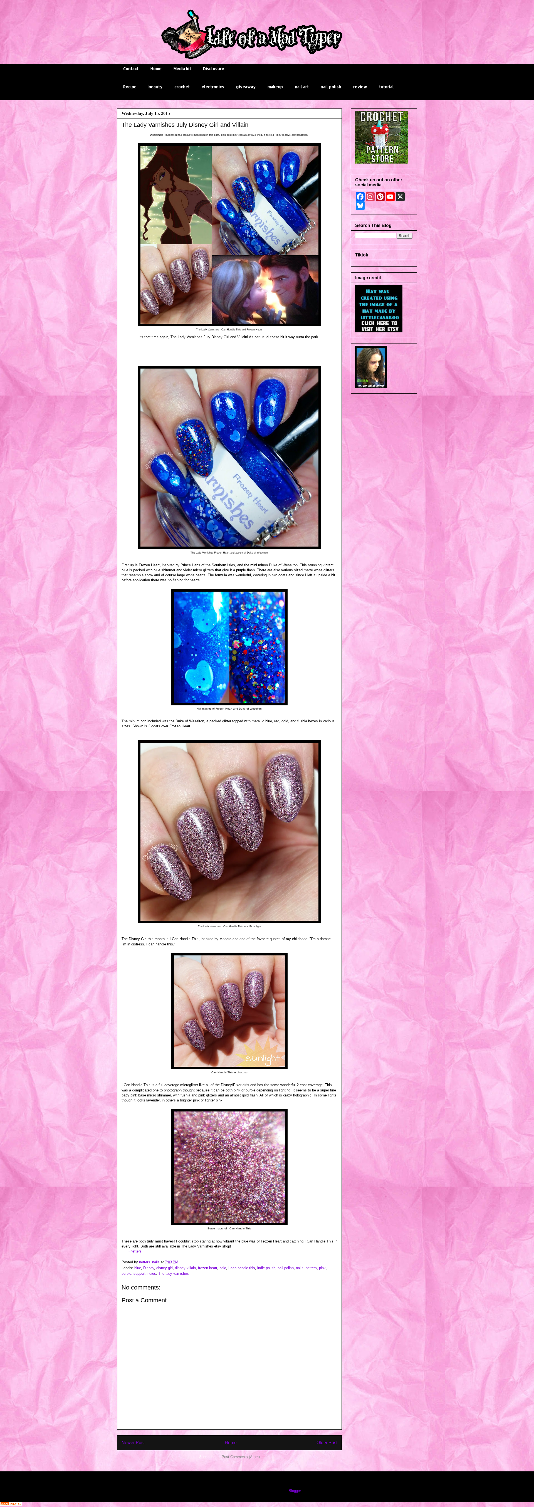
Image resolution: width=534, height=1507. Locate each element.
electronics (213, 86)
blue (137, 1268)
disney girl (164, 1268)
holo (222, 1268)
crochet (182, 86)
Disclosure (213, 68)
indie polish (266, 1268)
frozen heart (207, 1268)
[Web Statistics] (11, 1505)
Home (156, 68)
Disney (148, 1268)
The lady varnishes (173, 1273)
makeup (275, 86)
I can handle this (241, 1268)
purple (126, 1273)
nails (299, 1268)
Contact (131, 68)
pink (322, 1268)
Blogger (295, 1491)
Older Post (327, 1442)
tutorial (386, 86)
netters (311, 1268)
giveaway (246, 86)
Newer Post (133, 1442)
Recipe (130, 86)
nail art (302, 86)
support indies (145, 1273)
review (360, 86)
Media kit (182, 68)
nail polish (331, 86)
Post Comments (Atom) (241, 1457)
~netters (135, 1251)
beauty (155, 86)
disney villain (185, 1268)
